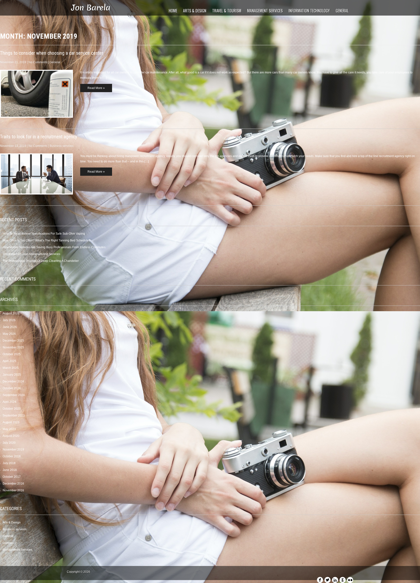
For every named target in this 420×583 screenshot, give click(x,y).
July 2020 (9, 442)
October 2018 (12, 456)
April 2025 (9, 361)
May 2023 (9, 429)
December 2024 (13, 381)
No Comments (37, 62)
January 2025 (12, 374)
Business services (61, 146)
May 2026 (9, 334)
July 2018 (9, 463)
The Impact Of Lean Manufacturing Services (31, 254)
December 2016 (13, 483)
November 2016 (13, 490)
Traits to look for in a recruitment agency (38, 137)
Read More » (96, 88)
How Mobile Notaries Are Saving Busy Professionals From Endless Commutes (54, 247)
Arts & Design (194, 11)
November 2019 (13, 449)
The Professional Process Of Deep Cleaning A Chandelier (41, 261)
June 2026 (10, 327)
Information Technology (309, 11)
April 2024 (9, 402)
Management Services (265, 11)
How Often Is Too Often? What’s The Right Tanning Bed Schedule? (46, 240)
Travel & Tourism (226, 11)
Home (173, 11)
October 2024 (12, 388)
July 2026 (9, 320)
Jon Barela (90, 7)
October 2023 (12, 408)
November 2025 (13, 347)
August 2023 (11, 422)
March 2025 (10, 368)
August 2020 (11, 436)
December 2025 (13, 340)
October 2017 (12, 476)
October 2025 (12, 354)
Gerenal (8, 543)
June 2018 (10, 470)
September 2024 (14, 395)
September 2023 (14, 415)
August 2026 (11, 313)
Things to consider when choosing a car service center (51, 53)
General (342, 11)
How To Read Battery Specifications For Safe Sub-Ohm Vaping (44, 233)
